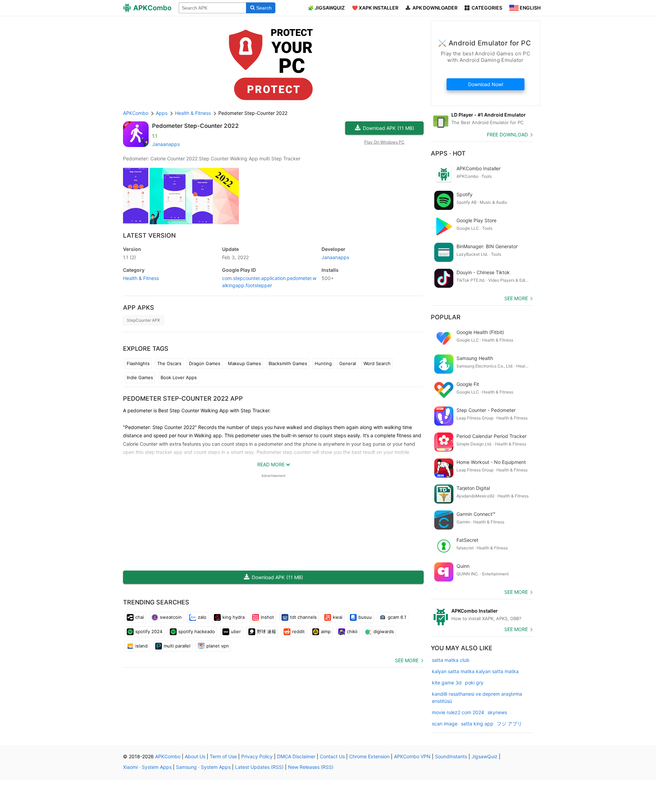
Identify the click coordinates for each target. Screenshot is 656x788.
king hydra (233, 617)
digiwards (383, 631)
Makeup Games (244, 363)
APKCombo (135, 113)
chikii (352, 631)
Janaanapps (166, 144)
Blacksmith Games (288, 363)
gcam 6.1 (397, 617)
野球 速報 (266, 631)
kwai (337, 617)
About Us (195, 756)
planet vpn (217, 646)
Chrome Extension (369, 756)
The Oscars (169, 363)
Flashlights (138, 363)
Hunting (323, 363)
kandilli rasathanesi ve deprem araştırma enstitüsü (477, 697)
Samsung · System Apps (203, 767)
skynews (497, 712)
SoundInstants (451, 756)
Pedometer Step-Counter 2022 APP (183, 398)
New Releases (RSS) (310, 767)
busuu (365, 617)
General (347, 363)
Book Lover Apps (179, 377)
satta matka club (450, 660)
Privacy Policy (257, 756)
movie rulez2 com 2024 (458, 712)
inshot (267, 617)
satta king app (477, 723)
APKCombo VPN (412, 756)
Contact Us (332, 756)
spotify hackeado (196, 631)
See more (407, 660)
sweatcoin (171, 617)
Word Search (377, 363)
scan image (444, 723)
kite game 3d (447, 682)
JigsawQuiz (484, 756)
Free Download (507, 134)
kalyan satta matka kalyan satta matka (475, 671)
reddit (298, 631)
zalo (202, 617)
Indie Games (140, 377)
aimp (326, 631)
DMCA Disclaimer (296, 756)
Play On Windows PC (384, 142)
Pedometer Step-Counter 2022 (195, 125)
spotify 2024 (148, 631)
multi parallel (177, 646)
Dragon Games (204, 363)
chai (139, 617)
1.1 (129, 257)
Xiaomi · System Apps (147, 767)
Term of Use (223, 756)
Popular (446, 317)
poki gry (474, 682)
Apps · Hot (448, 153)
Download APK (388, 128)
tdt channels (303, 617)
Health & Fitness (141, 278)
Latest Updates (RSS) (259, 767)
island (141, 646)
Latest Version (149, 235)
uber (236, 631)
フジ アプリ (509, 723)
